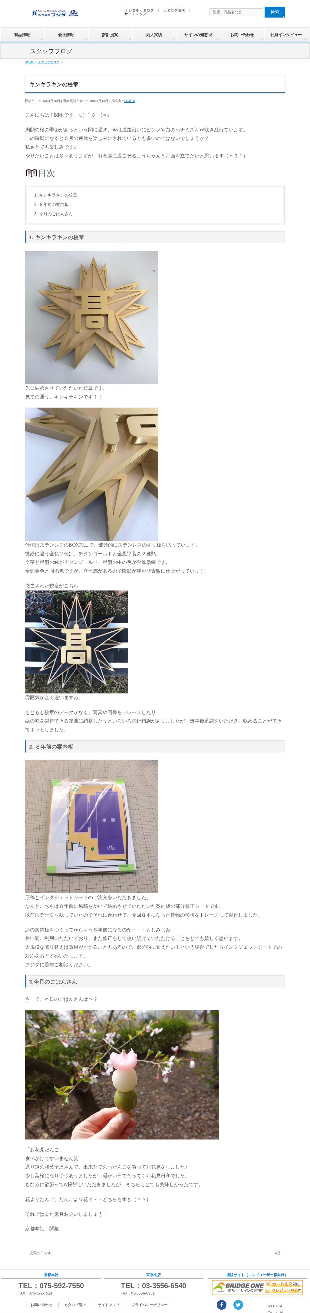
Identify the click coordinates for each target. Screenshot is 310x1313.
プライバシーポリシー (149, 1305)
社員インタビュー (286, 34)
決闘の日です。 (40, 1253)
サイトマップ (135, 14)
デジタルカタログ (139, 10)
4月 (280, 1253)
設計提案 (110, 34)
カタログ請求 (174, 10)
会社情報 (66, 34)
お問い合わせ (242, 34)
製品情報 (22, 34)
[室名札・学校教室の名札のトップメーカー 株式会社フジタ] (55, 11)
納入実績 (154, 34)
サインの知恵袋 (198, 34)
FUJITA (129, 101)
